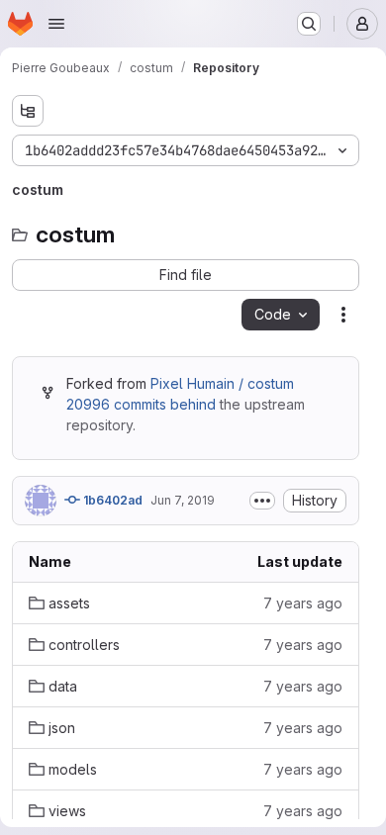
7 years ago (302, 603)
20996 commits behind (141, 404)
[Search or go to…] (309, 24)
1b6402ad (111, 500)
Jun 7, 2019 (182, 500)
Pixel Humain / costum (222, 383)
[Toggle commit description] (262, 501)
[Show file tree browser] (28, 111)
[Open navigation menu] (56, 24)
